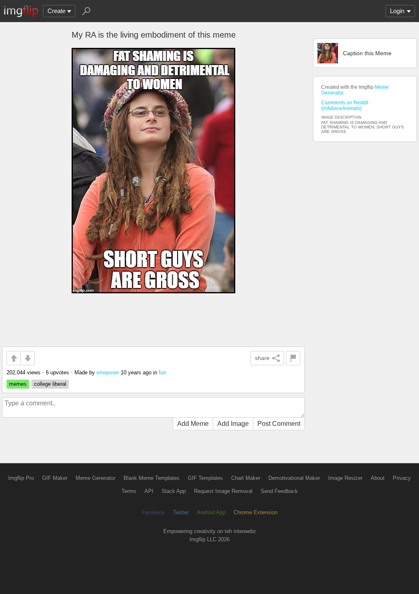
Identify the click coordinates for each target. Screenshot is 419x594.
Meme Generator (95, 478)
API (148, 491)
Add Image (233, 423)
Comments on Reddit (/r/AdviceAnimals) (344, 105)
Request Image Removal (223, 491)
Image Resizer (345, 478)
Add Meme (193, 423)
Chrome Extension (255, 512)
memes (18, 384)
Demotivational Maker (294, 478)
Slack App (174, 491)
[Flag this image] (293, 358)
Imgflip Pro (21, 478)
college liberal (50, 384)
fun (162, 372)
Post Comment (278, 423)
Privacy (402, 478)
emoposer (108, 372)
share (262, 358)
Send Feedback (279, 491)
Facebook (153, 512)
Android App (211, 512)
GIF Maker (55, 478)
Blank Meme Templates (152, 478)
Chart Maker (245, 478)
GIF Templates (205, 478)
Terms (129, 491)
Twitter (181, 512)
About (378, 478)
